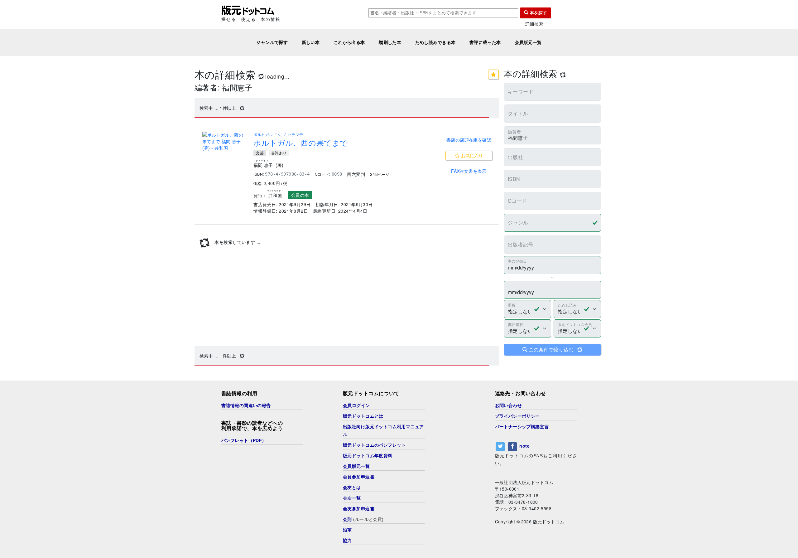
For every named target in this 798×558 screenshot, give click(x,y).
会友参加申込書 (358, 508)
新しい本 (311, 42)
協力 (347, 540)
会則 (347, 519)
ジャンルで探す (272, 42)
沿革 (347, 529)
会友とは (352, 487)
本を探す (537, 12)
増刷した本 (390, 42)
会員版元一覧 (528, 42)
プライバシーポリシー (517, 416)
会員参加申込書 (358, 476)
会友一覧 (352, 498)
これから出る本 (349, 42)
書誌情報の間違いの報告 (246, 405)
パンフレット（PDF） (244, 440)
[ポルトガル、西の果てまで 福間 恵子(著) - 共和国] (224, 141)
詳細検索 (534, 24)
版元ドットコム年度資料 (367, 455)
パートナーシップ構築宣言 (522, 426)
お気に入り (471, 155)
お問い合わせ (508, 405)
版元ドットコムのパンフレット (374, 445)
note (524, 446)
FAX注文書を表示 (469, 171)
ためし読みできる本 (435, 42)
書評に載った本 (485, 42)
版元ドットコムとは (363, 416)
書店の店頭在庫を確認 (468, 140)
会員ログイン (356, 405)
